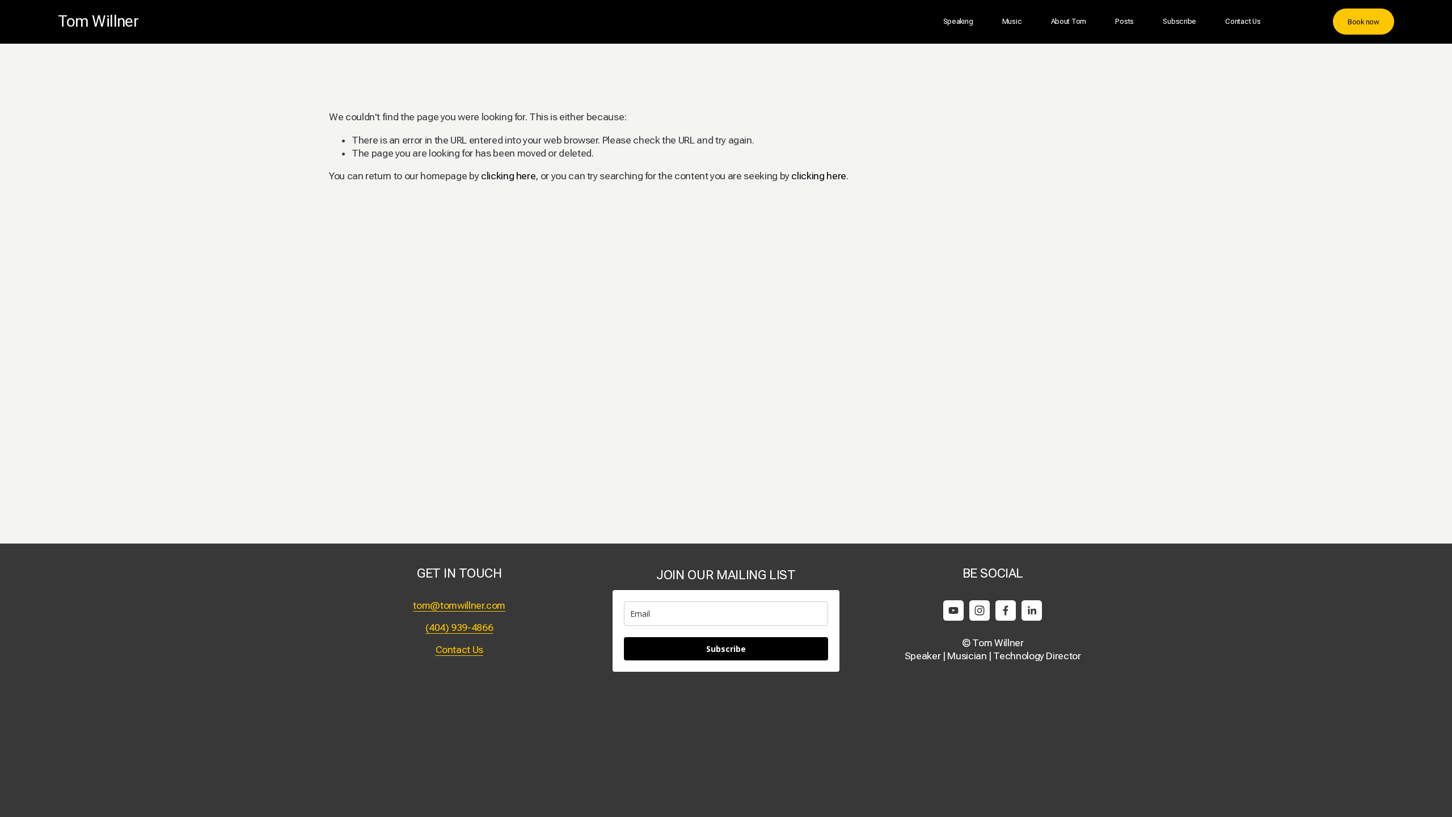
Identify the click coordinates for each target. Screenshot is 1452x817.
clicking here (508, 176)
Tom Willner (98, 21)
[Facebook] (1005, 610)
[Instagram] (979, 610)
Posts (1124, 21)
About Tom (1069, 21)
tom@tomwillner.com (459, 605)
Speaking (958, 21)
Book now (1363, 22)
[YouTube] (953, 610)
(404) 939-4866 (459, 627)
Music (1012, 21)
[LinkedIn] (1032, 610)
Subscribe (1179, 21)
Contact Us (1242, 21)
